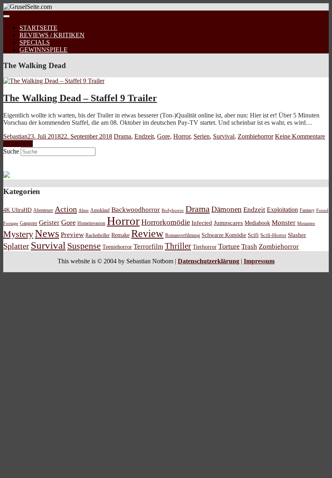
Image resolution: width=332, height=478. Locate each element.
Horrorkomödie (165, 222)
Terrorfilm (148, 246)
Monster (284, 222)
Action (66, 209)
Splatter (16, 245)
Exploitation (282, 209)
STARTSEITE (38, 27)
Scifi (253, 235)
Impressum (259, 261)
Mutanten (306, 223)
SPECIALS (34, 42)
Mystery (18, 234)
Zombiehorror (255, 136)
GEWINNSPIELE (43, 49)
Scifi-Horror (273, 235)
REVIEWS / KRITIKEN (52, 35)
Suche (11, 151)
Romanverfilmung (182, 235)
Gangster (28, 223)
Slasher (297, 235)
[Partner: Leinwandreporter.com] (6, 175)
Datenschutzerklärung (208, 261)
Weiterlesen (18, 143)
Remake (120, 235)
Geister (49, 222)
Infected (202, 223)
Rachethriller (97, 235)
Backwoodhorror (135, 209)
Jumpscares (228, 223)
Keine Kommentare (300, 136)
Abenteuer (43, 210)
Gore (163, 136)
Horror (181, 136)
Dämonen (226, 209)
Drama (122, 136)
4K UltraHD (17, 210)
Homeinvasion (91, 223)
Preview (72, 235)
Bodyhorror (173, 210)
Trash (249, 246)
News (47, 233)
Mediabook (257, 223)
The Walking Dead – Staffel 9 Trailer (80, 98)
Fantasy (307, 210)
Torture (229, 246)
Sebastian (15, 136)
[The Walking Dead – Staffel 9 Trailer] (53, 80)
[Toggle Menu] (6, 16)
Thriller (178, 246)
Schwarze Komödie (224, 235)
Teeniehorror (117, 246)
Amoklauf (100, 210)
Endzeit (144, 136)
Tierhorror (205, 246)
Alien (84, 210)
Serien (202, 136)
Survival (223, 136)
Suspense (84, 246)
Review (147, 233)
